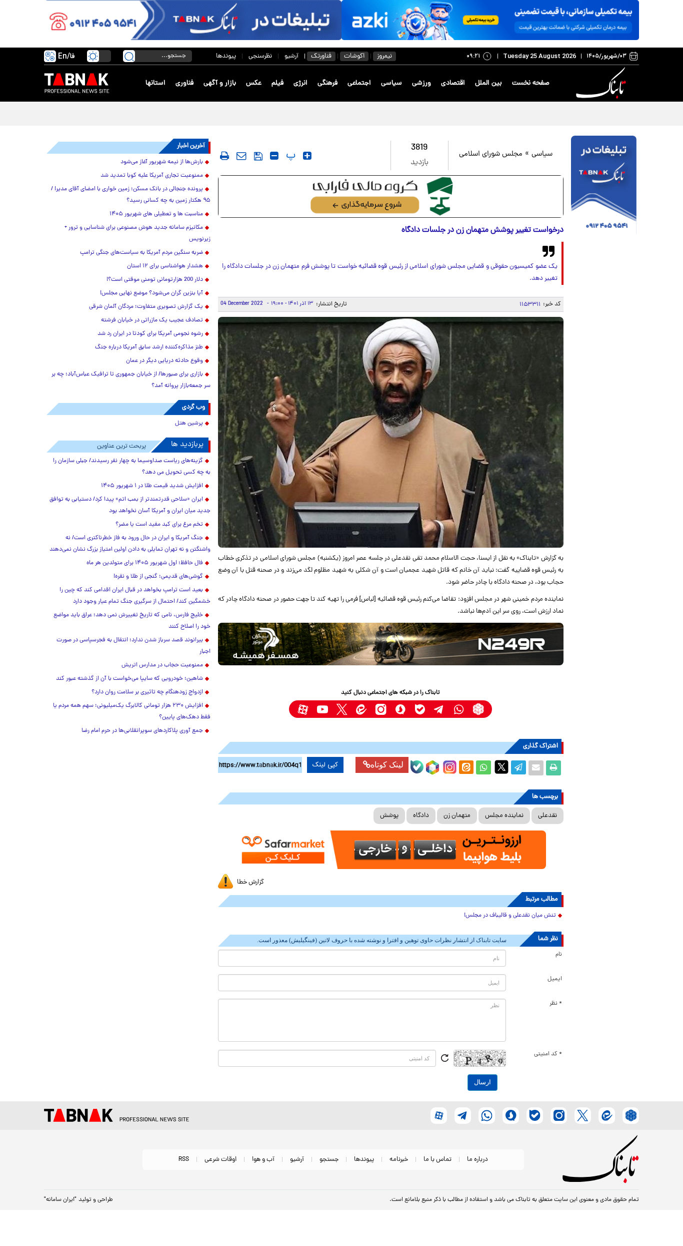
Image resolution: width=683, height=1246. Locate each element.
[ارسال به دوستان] (536, 767)
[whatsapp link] (458, 709)
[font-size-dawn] (274, 156)
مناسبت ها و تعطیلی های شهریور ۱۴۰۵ (156, 214)
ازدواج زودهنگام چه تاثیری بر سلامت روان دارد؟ (147, 692)
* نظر (556, 1003)
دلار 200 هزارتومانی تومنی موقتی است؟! (154, 279)
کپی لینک (325, 764)
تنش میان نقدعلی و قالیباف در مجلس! (510, 915)
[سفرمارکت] (390, 849)
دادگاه (421, 815)
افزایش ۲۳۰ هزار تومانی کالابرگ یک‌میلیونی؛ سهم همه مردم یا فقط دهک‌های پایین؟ (131, 711)
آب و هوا (263, 1159)
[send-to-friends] (241, 156)
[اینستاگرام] (448, 765)
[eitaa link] (361, 709)
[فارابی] (391, 196)
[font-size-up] (307, 156)
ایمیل (555, 979)
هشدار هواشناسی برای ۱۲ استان (165, 266)
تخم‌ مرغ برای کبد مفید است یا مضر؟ (159, 524)
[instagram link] (380, 709)
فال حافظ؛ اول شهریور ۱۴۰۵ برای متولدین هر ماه (144, 563)
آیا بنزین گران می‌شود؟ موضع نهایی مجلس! (151, 293)
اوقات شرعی (220, 1159)
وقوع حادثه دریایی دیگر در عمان (164, 360)
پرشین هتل (189, 423)
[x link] (342, 709)
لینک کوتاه (387, 764)
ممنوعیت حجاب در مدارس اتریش (162, 665)
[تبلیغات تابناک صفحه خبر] (603, 186)
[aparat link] (302, 709)
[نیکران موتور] (391, 644)
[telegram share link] (518, 767)
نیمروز (384, 56)
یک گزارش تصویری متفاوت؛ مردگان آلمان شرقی (146, 306)
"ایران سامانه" (60, 1199)
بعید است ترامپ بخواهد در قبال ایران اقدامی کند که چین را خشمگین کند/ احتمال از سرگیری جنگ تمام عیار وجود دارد (135, 596)
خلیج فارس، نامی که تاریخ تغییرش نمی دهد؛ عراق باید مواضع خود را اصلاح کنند (132, 621)
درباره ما (477, 1159)
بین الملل (488, 83)
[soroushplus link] (400, 709)
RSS (183, 1159)
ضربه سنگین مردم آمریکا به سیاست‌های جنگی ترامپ (141, 252)
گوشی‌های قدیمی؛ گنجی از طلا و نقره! (158, 576)
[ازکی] (490, 20)
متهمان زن (457, 815)
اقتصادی (453, 83)
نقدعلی (547, 815)
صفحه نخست (531, 83)
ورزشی (421, 83)
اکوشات (354, 56)
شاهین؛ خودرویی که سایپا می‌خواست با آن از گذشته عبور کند (129, 678)
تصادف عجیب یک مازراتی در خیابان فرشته (152, 320)
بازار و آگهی (220, 83)
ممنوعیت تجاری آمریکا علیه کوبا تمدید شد (151, 175)
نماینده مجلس (504, 815)
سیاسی (391, 83)
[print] (225, 156)
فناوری (185, 83)
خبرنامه (399, 1159)
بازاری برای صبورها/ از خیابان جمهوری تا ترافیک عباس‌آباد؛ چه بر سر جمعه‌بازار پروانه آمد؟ (131, 380)
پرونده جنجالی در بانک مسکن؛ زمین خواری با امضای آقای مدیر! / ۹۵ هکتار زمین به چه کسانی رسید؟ (130, 195)
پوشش (389, 815)
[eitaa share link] (466, 767)
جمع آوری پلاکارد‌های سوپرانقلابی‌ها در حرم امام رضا (142, 730)
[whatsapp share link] (483, 767)
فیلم (278, 83)
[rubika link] (478, 709)
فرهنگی (328, 83)
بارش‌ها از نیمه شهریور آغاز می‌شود (161, 162)
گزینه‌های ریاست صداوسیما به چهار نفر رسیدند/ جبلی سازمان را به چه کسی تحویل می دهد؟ (131, 467)
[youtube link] (322, 709)
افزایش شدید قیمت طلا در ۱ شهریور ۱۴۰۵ (152, 486)
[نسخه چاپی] (553, 767)
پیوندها (226, 56)
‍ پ (290, 156)
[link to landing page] (602, 83)
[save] (258, 156)
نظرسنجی (260, 56)
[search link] (129, 56)
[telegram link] (439, 709)
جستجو (329, 1159)
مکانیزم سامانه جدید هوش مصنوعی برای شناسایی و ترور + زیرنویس (137, 233)
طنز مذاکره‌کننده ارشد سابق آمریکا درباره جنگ (149, 347)
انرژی (301, 83)
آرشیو (291, 56)
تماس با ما (438, 1159)
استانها (156, 83)
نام (559, 954)
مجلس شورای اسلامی (490, 154)
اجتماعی (359, 83)
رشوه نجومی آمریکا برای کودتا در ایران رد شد (150, 333)
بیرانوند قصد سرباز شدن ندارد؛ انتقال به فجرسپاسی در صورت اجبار (133, 646)
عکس (254, 83)
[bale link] (420, 709)
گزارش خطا (250, 882)
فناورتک (321, 56)
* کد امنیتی (548, 1054)
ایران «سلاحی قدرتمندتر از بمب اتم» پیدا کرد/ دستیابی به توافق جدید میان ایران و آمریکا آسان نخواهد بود (130, 505)
